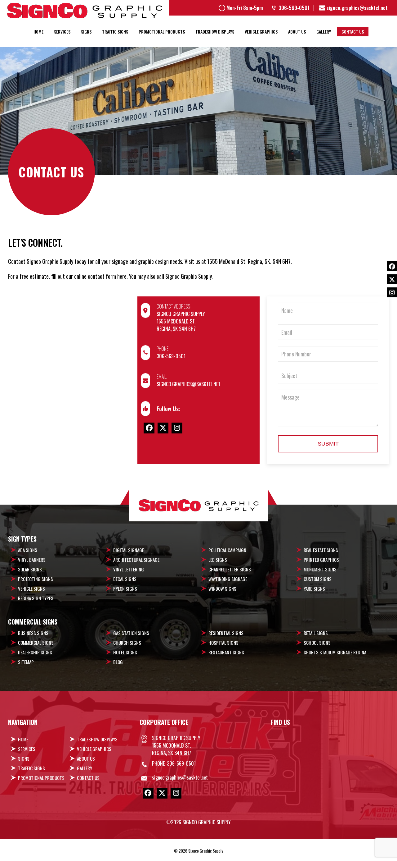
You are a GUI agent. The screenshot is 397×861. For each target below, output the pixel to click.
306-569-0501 (171, 356)
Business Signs (33, 633)
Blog (118, 661)
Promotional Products (162, 31)
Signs (86, 31)
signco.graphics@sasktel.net (189, 384)
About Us (297, 31)
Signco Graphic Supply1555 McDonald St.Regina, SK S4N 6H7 (181, 321)
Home (38, 31)
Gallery (323, 31)
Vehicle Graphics (261, 31)
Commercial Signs (36, 642)
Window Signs (222, 588)
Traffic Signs (115, 31)
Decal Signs (124, 578)
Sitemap (26, 661)
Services (62, 31)
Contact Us (352, 31)
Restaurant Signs (226, 652)
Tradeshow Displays (214, 31)
